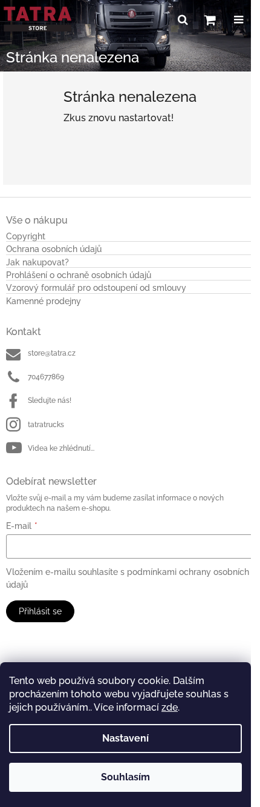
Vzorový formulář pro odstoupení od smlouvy (96, 288)
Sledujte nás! (49, 400)
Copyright (25, 236)
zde (169, 707)
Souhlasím (125, 777)
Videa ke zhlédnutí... (61, 448)
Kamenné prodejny (43, 301)
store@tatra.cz (52, 353)
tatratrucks (46, 424)
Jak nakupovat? (37, 262)
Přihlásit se (40, 611)
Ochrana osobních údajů (54, 249)
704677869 (46, 377)
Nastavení (125, 738)
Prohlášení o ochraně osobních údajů (78, 275)
